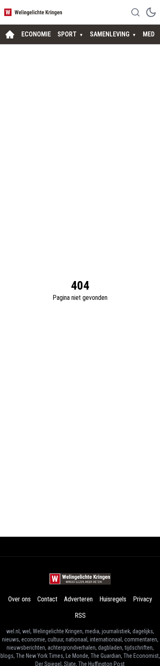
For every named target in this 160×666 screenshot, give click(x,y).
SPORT (67, 34)
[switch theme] (151, 12)
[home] (10, 34)
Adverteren (78, 599)
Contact (47, 599)
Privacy (142, 599)
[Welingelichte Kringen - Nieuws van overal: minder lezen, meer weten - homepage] (34, 12)
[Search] (135, 12)
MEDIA (151, 34)
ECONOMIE (36, 34)
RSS (80, 615)
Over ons (19, 599)
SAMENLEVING (110, 34)
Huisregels (112, 599)
